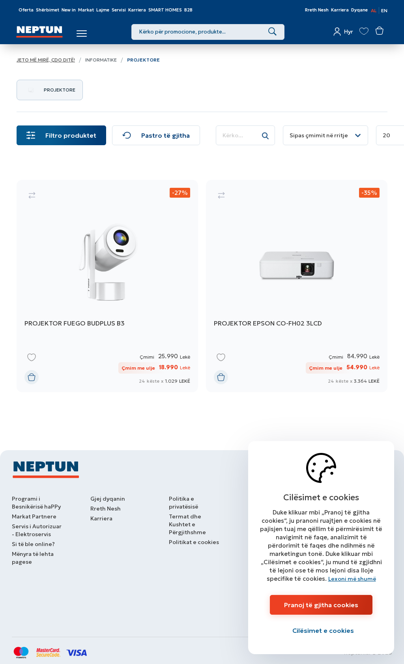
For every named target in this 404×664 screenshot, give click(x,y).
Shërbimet (47, 10)
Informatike (101, 60)
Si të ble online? (33, 544)
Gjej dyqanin (107, 498)
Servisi (119, 10)
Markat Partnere (34, 516)
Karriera (137, 10)
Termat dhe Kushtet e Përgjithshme (187, 524)
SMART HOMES (165, 10)
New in (69, 10)
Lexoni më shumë (352, 578)
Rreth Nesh (317, 10)
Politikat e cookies (194, 542)
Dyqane (359, 10)
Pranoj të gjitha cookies (321, 605)
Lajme (102, 10)
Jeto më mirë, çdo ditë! (46, 60)
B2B (188, 10)
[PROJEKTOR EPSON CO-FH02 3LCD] (296, 286)
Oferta (26, 10)
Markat (86, 10)
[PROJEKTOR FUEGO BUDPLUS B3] (107, 286)
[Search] (272, 32)
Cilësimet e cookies (323, 630)
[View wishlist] (364, 31)
